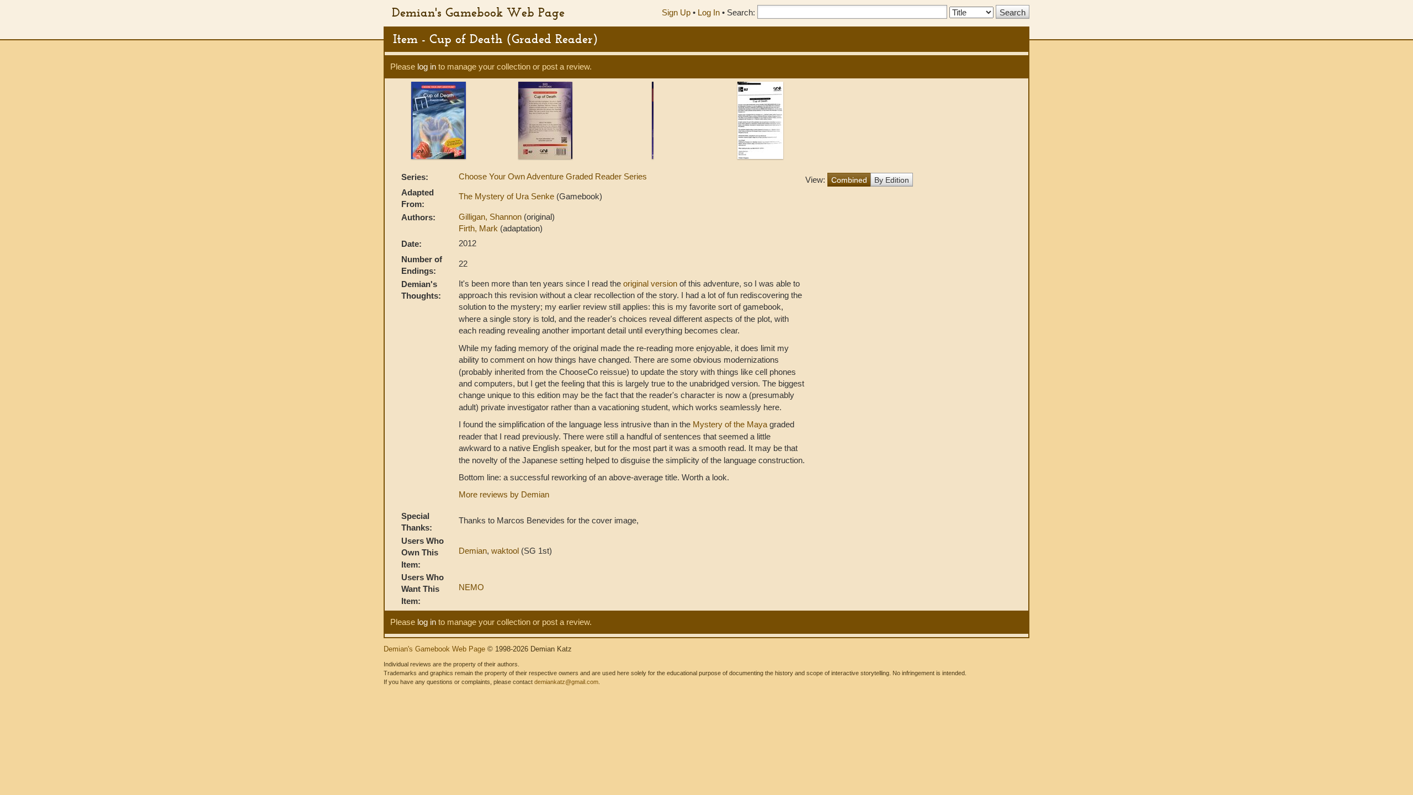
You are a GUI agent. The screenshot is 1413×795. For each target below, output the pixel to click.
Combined (849, 180)
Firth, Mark (479, 228)
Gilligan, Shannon (491, 216)
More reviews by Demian (504, 494)
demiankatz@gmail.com (566, 682)
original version (650, 283)
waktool (505, 550)
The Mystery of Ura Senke (507, 196)
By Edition (891, 180)
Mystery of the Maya (730, 424)
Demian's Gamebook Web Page (478, 12)
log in (426, 66)
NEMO (471, 587)
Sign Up (676, 12)
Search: (741, 12)
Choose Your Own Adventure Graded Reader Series (553, 176)
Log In (709, 12)
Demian (473, 550)
